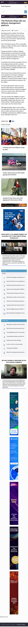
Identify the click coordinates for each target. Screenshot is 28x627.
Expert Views (5, 320)
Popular (4, 270)
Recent (4, 273)
